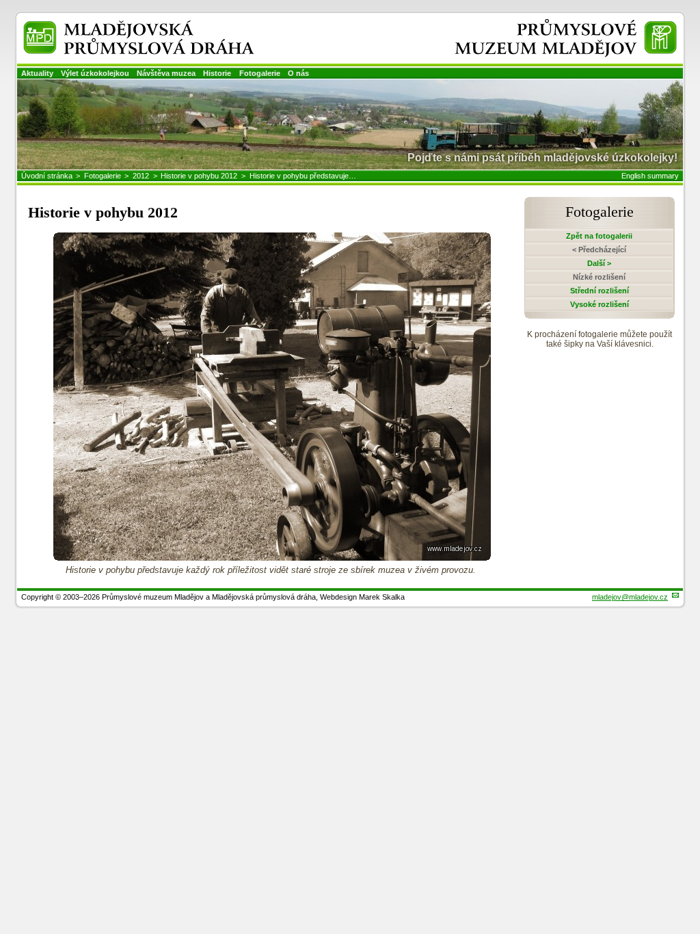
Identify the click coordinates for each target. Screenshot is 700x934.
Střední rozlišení (599, 290)
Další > (599, 263)
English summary (650, 176)
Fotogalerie (259, 73)
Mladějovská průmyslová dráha (121, 26)
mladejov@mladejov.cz (630, 597)
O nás (298, 73)
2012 (141, 176)
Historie (217, 73)
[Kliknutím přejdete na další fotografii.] (272, 557)
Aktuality (37, 73)
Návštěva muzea (166, 73)
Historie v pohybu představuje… (303, 176)
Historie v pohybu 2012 (199, 176)
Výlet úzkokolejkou (95, 73)
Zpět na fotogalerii (599, 236)
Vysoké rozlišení (599, 304)
